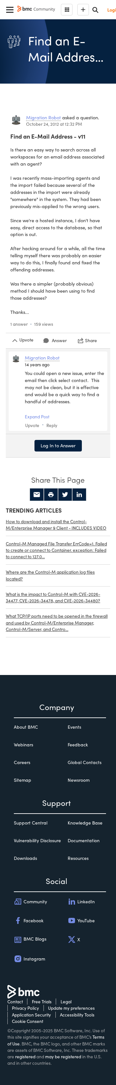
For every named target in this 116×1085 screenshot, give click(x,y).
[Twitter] (65, 494)
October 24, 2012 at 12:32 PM (54, 124)
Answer (59, 340)
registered (25, 1056)
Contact (15, 1001)
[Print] (51, 494)
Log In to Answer (58, 445)
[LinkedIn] (79, 494)
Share (91, 340)
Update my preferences (71, 1008)
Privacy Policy (25, 1008)
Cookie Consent (27, 1021)
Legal (66, 1001)
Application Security (31, 1015)
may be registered (63, 1056)
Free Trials (42, 1001)
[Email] (37, 494)
